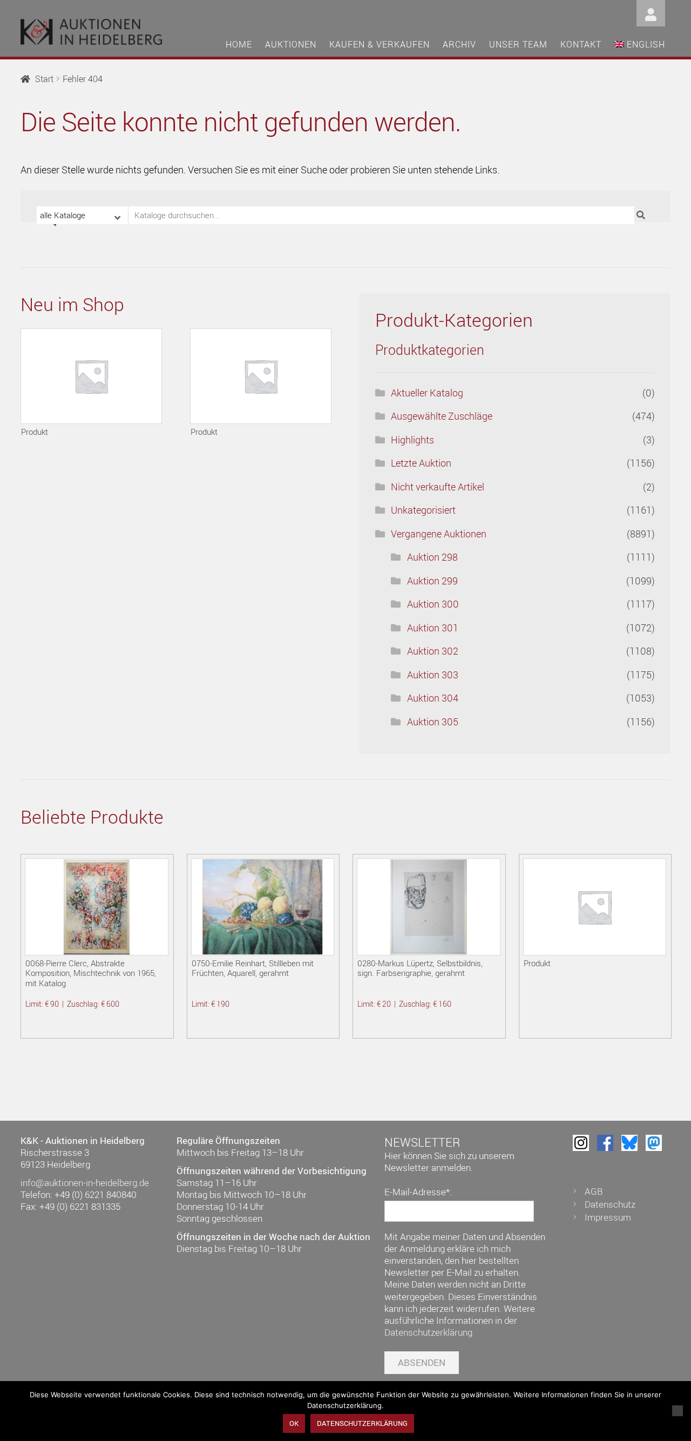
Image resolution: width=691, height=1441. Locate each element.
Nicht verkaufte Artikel (437, 486)
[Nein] (677, 1410)
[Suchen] (642, 215)
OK (294, 1423)
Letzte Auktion (421, 462)
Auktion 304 (432, 697)
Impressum (608, 1217)
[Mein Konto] (651, 12)
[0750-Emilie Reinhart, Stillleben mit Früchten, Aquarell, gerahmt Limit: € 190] (262, 906)
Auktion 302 (432, 650)
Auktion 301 (432, 627)
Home (239, 44)
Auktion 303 (432, 674)
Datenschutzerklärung (428, 1332)
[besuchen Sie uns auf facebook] (605, 1143)
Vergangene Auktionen (438, 533)
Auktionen (290, 44)
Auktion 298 (432, 556)
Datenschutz (610, 1204)
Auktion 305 (432, 721)
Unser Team (518, 44)
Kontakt (580, 44)
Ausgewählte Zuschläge (441, 415)
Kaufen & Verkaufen (379, 44)
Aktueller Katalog (427, 392)
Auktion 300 (433, 603)
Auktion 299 (432, 580)
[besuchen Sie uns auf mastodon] (654, 1143)
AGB (594, 1191)
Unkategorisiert (423, 509)
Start (44, 79)
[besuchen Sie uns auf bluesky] (629, 1143)
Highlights (412, 439)
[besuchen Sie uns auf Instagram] (581, 1143)
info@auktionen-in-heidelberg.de (85, 1182)
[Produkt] (91, 376)
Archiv (459, 44)
